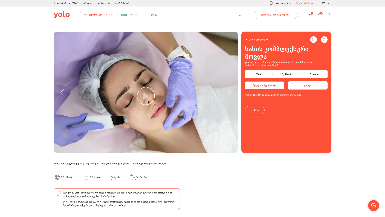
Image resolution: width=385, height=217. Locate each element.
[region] (192, 108)
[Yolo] (62, 14)
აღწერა (255, 110)
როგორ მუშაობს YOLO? (66, 3)
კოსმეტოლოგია (258, 39)
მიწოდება (87, 3)
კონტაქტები (104, 3)
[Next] (229, 92)
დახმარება (307, 3)
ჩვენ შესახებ (122, 3)
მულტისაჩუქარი (262, 85)
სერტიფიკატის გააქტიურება (276, 15)
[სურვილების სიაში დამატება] (324, 39)
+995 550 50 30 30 (283, 3)
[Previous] (61, 92)
